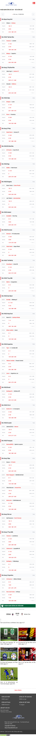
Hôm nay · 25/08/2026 (18, 14)
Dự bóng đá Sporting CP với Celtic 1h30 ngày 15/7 (9, 643)
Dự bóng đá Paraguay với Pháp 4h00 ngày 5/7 (9, 663)
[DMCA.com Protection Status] (5, 735)
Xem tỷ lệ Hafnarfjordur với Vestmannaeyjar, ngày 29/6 (9, 683)
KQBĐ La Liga (22, 699)
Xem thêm (18, 690)
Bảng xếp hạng (18, 731)
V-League (21, 704)
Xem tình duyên (4, 710)
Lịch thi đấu (11, 731)
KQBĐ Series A (5, 704)
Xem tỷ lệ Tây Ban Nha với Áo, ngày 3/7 (27, 663)
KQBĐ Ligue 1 (5, 699)
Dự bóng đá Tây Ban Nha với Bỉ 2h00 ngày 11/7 (27, 643)
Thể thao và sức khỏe (6, 712)
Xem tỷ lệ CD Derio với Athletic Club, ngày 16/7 (12, 622)
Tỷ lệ (6, 731)
